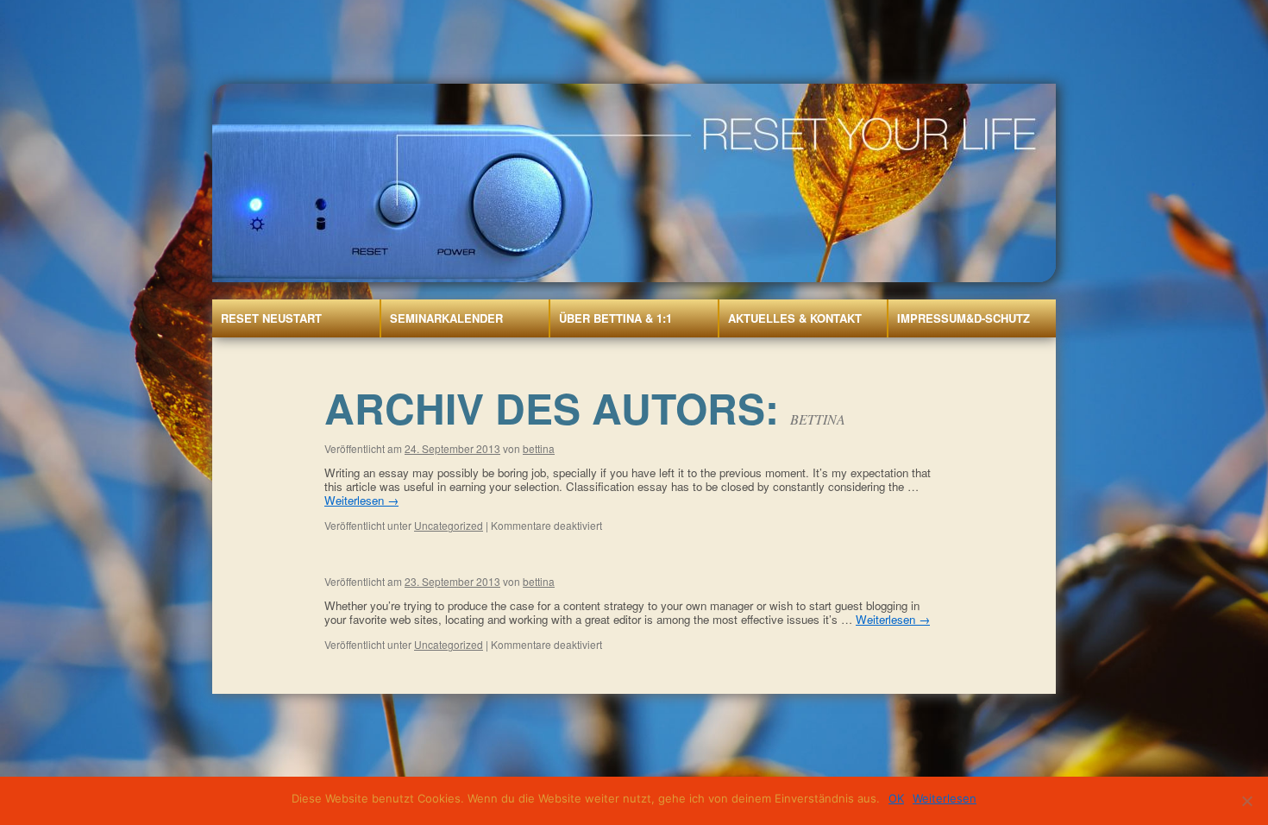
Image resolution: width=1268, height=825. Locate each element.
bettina (817, 419)
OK (896, 798)
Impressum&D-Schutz (963, 318)
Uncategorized (448, 525)
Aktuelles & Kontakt (795, 318)
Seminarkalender (446, 318)
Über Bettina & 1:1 (615, 318)
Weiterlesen (361, 500)
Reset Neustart (271, 318)
